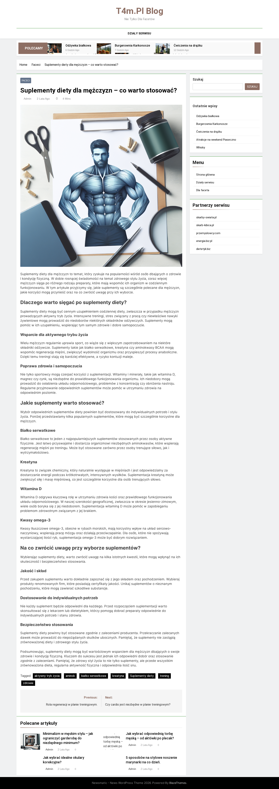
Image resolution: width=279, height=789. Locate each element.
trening (164, 676)
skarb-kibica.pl (205, 225)
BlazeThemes (177, 782)
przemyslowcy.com (208, 233)
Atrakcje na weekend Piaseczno (216, 139)
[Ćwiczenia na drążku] (163, 50)
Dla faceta (202, 190)
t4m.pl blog (139, 11)
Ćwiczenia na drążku (188, 45)
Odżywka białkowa (78, 45)
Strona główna (205, 174)
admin (27, 98)
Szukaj (198, 79)
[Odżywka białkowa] (54, 50)
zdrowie (28, 683)
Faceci (26, 80)
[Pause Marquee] (258, 48)
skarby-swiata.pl (206, 217)
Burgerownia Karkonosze (132, 45)
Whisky (200, 147)
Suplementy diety (142, 676)
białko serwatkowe (93, 676)
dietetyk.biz (203, 249)
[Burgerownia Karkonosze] (104, 50)
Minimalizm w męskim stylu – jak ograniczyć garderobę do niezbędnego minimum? (68, 738)
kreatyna (118, 676)
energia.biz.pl (204, 241)
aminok (70, 676)
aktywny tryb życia (47, 676)
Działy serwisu (139, 33)
